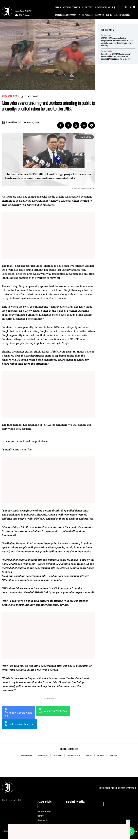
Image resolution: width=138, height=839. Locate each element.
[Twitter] (130, 7)
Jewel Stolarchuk (14, 122)
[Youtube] (134, 7)
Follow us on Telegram (21, 724)
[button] (113, 7)
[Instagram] (126, 7)
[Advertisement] (48, 235)
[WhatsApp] (76, 125)
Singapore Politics (106, 51)
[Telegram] (91, 125)
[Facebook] (122, 7)
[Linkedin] (83, 125)
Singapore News (10, 96)
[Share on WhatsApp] (130, 831)
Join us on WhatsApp (55, 711)
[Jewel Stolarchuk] (4, 122)
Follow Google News (20, 712)
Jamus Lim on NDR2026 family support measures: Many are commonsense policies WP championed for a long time (116, 56)
